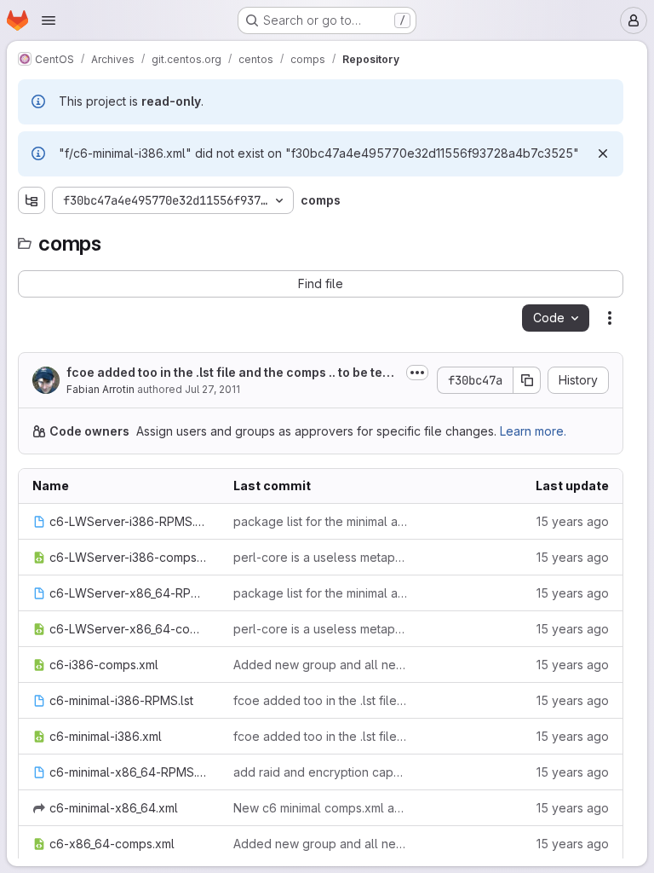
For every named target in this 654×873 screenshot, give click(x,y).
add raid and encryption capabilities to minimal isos (320, 772)
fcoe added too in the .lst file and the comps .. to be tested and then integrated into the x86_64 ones (320, 700)
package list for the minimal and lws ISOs (320, 521)
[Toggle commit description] (417, 372)
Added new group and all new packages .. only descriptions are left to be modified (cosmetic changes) (320, 664)
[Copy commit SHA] (527, 380)
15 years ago (572, 521)
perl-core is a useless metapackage (320, 557)
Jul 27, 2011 (212, 389)
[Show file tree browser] (31, 200)
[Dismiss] (603, 153)
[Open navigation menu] (48, 20)
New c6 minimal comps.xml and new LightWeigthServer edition (320, 808)
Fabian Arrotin (100, 389)
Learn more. (533, 431)
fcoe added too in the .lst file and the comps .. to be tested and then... (229, 373)
